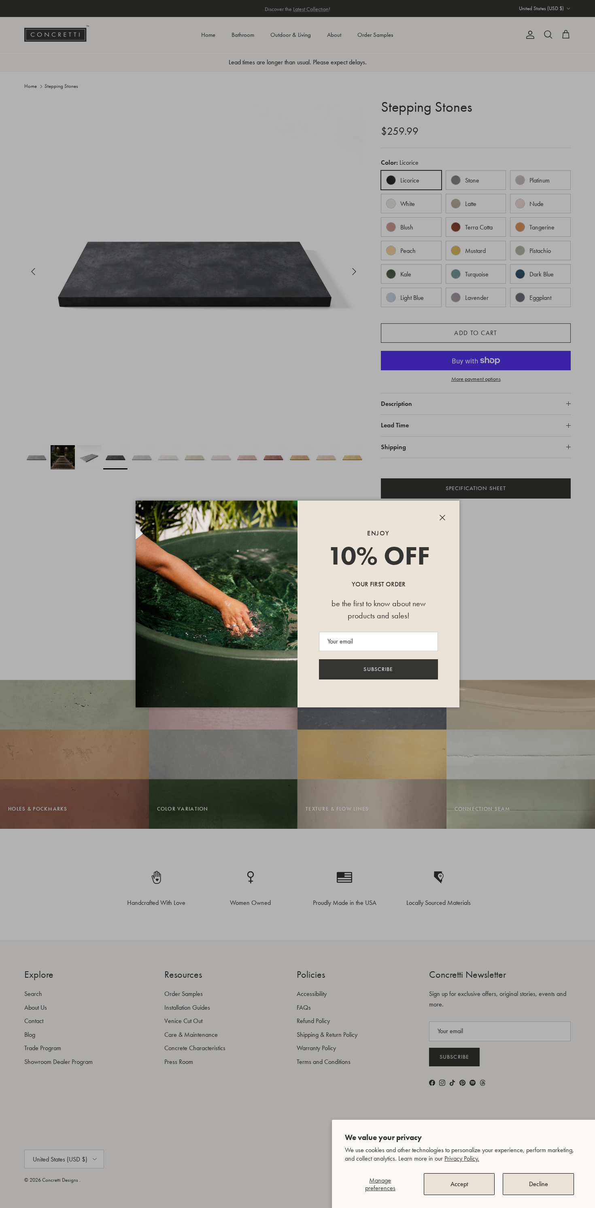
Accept (459, 1184)
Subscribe (378, 669)
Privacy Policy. (461, 1158)
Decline (538, 1184)
